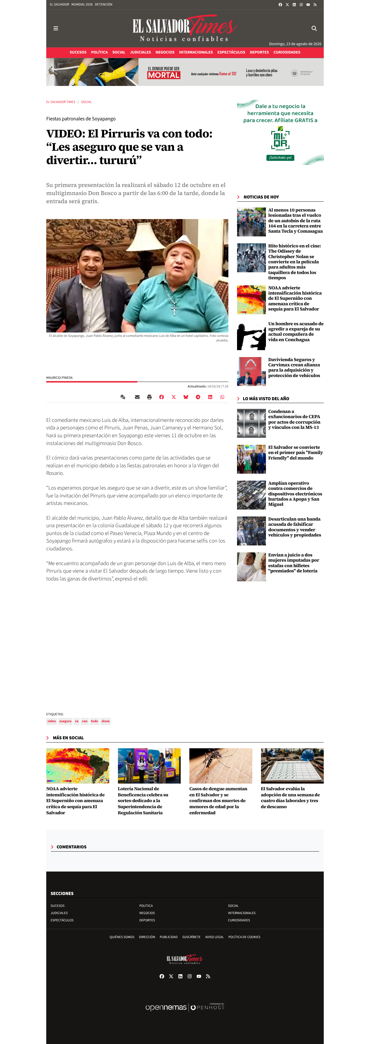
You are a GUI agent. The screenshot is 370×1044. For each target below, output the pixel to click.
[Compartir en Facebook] (162, 397)
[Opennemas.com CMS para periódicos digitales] (185, 1013)
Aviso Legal (214, 937)
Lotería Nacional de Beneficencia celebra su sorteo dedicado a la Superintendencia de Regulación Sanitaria (143, 801)
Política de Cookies (244, 937)
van (84, 721)
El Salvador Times (60, 102)
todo (94, 721)
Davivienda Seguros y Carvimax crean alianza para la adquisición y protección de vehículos (294, 367)
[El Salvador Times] (185, 28)
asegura (65, 721)
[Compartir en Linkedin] (210, 397)
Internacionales (242, 913)
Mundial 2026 (81, 4)
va (76, 721)
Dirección (147, 937)
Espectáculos (62, 920)
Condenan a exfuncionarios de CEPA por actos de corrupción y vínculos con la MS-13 (294, 419)
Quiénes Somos (122, 937)
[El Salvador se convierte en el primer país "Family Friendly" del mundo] (251, 459)
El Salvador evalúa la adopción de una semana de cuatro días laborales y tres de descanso (290, 798)
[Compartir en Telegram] (198, 397)
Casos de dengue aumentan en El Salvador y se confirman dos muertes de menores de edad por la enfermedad (218, 801)
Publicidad (169, 937)
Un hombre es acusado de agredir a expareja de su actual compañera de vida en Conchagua (296, 332)
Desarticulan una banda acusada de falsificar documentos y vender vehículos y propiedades (294, 527)
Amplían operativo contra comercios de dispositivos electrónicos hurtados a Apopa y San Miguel (295, 494)
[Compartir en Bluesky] (186, 397)
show (105, 721)
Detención (103, 4)
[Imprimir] (149, 397)
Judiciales (59, 913)
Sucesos (57, 905)
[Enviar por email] (137, 397)
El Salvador (59, 4)
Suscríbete (191, 937)
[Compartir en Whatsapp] (222, 397)
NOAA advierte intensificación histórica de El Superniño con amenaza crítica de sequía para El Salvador (295, 299)
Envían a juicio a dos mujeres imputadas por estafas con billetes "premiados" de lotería (293, 563)
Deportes (147, 920)
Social (86, 102)
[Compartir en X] (174, 397)
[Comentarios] (124, 397)
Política (146, 905)
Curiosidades (239, 920)
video (51, 721)
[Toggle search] (314, 28)
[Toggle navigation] (56, 28)
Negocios (147, 913)
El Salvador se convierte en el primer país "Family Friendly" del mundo (295, 452)
